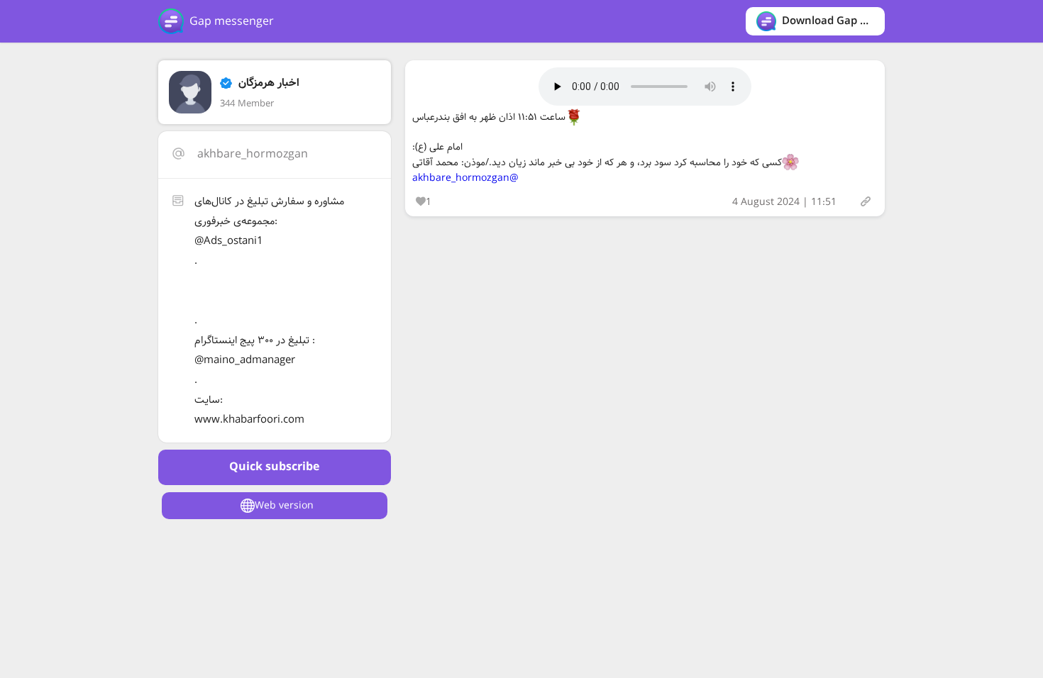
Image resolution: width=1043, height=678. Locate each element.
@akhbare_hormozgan (465, 178)
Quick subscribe (274, 467)
